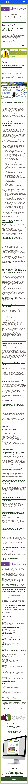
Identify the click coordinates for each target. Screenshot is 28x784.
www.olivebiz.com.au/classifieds (10, 298)
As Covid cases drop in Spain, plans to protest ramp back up (13, 606)
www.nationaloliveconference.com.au (11, 700)
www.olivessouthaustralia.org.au (10, 627)
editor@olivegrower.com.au (9, 300)
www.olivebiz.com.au (16, 17)
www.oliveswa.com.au (17, 444)
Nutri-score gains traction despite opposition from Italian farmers (13, 468)
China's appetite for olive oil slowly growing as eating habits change (13, 453)
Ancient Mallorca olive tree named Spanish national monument (13, 528)
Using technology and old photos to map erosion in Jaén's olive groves (13, 590)
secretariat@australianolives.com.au (11, 141)
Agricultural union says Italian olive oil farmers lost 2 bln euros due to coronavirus (13, 481)
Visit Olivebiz (14, 779)
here (23, 45)
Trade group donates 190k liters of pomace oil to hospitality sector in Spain (13, 513)
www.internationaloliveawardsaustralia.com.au (14, 650)
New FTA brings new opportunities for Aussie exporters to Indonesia (13, 404)
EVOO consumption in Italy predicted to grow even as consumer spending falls (14, 499)
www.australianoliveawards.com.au (11, 639)
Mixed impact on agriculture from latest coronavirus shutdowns (13, 66)
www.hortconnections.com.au (9, 693)
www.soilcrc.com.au (7, 689)
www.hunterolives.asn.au (8, 656)
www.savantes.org (6, 644)
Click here (12, 215)
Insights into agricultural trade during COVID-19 (12, 221)
